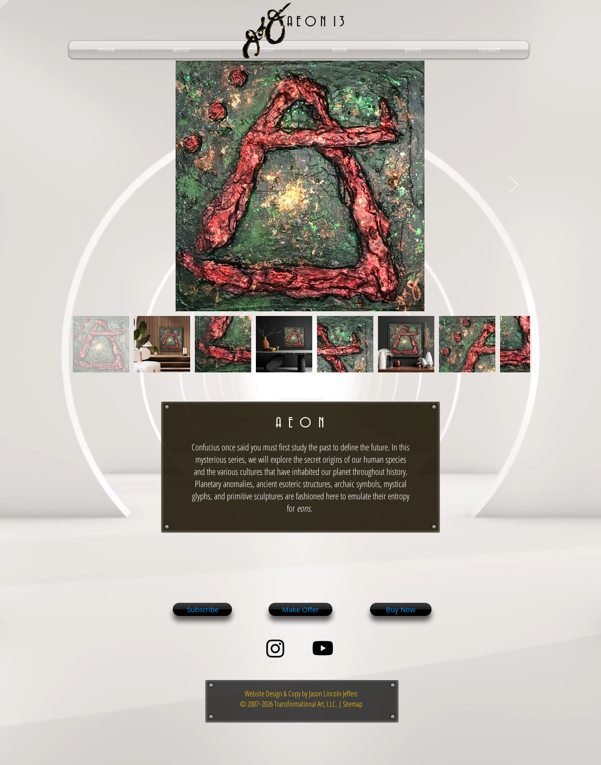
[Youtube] (323, 648)
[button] (181, 49)
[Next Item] (514, 186)
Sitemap (352, 704)
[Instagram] (275, 648)
